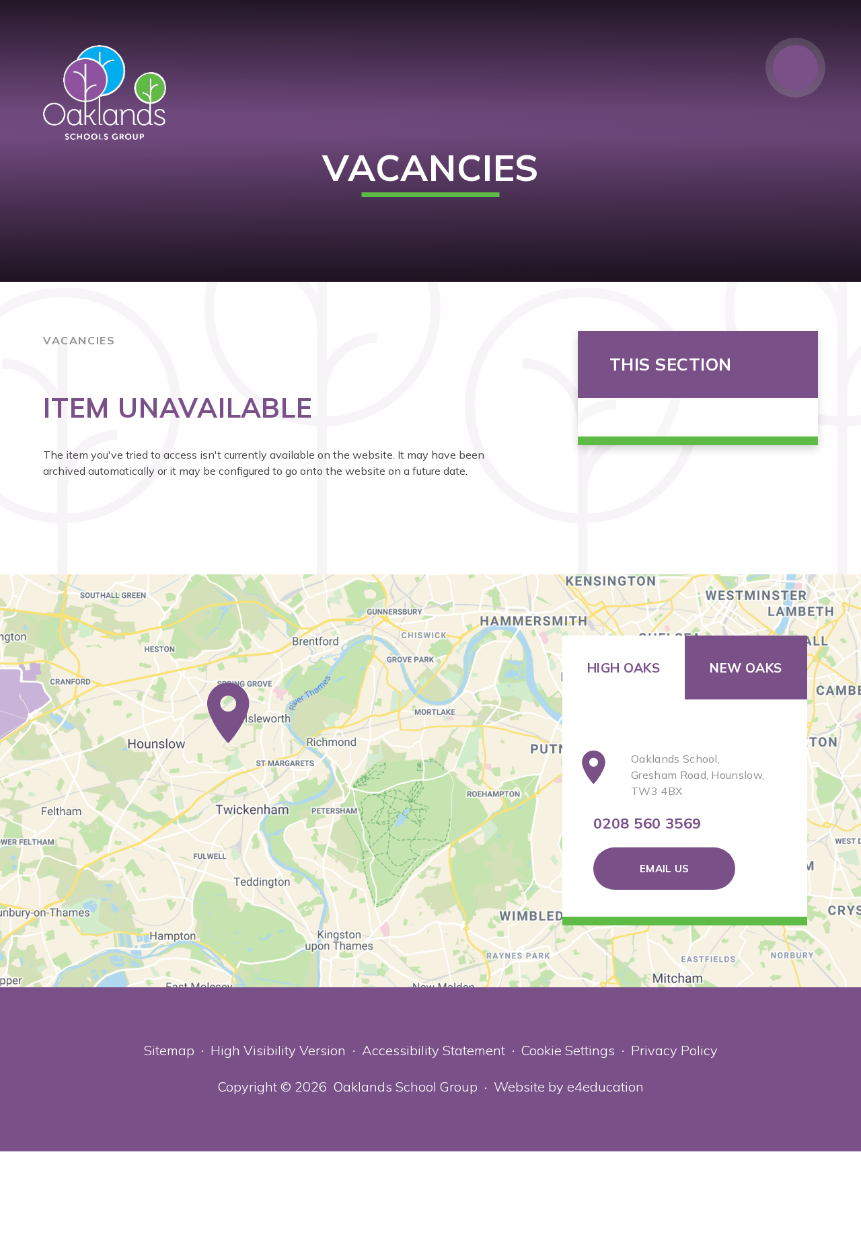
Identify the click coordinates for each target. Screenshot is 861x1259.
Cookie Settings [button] (568, 1050)
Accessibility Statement (433, 1050)
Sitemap (169, 1050)
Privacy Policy (674, 1050)
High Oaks (623, 668)
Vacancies (79, 340)
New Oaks (746, 668)
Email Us (664, 868)
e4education (605, 1086)
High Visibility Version (278, 1050)
